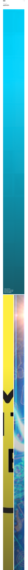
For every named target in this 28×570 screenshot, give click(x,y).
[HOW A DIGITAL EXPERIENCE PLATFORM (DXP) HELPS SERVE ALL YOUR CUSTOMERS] (13, 151)
